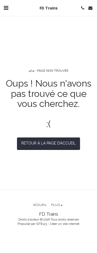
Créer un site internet (64, 224)
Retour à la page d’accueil (48, 143)
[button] (6, 8)
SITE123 (41, 224)
